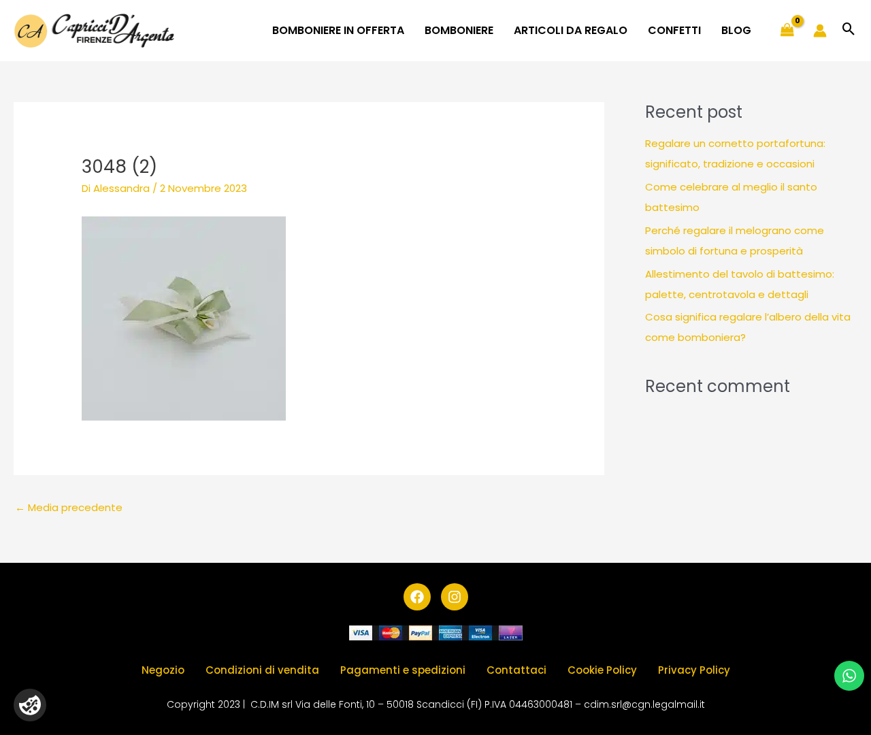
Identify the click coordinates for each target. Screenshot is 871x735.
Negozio (163, 670)
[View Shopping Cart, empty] (787, 30)
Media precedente (68, 507)
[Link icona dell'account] (820, 30)
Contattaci (516, 670)
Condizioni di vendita (262, 670)
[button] (848, 30)
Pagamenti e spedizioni (402, 670)
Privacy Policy (694, 670)
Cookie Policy (602, 670)
